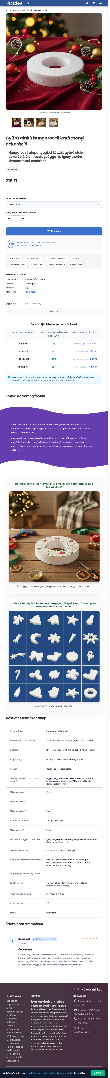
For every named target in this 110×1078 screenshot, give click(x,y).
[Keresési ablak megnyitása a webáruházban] (28, 3)
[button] (7, 10)
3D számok (57, 1039)
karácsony (15, 258)
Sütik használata (15, 1036)
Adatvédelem (13, 1032)
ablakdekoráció (17, 264)
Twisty (39, 1039)
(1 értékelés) (35, 303)
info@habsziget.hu (83, 1032)
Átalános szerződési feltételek (11, 1019)
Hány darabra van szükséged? (21, 212)
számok (51, 1036)
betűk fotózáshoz (51, 1009)
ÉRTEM (99, 1073)
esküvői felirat (57, 1029)
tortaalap (49, 1050)
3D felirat (62, 1013)
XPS (64, 1009)
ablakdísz (58, 1050)
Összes (54, 311)
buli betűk (56, 1033)
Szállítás (10, 1008)
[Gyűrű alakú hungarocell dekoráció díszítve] (41, 122)
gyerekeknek (37, 1026)
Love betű (47, 1039)
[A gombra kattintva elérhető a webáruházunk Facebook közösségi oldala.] (74, 988)
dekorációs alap (38, 1043)
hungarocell (76, 264)
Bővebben (12, 169)
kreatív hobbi (59, 1019)
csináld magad (49, 1012)
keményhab (40, 1001)
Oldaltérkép (12, 1060)
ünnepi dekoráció (57, 264)
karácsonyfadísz (33, 258)
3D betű (43, 1006)
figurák (75, 258)
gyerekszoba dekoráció (42, 1016)
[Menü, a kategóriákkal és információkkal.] (100, 3)
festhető (36, 1012)
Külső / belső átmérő (16, 198)
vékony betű (49, 1026)
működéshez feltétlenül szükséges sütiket (51, 1073)
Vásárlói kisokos (14, 1011)
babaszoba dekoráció (41, 1033)
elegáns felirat (43, 1029)
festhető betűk (57, 1005)
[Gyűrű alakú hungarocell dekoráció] (16, 122)
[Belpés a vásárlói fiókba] (87, 3)
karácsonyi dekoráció (57, 258)
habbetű (36, 1009)
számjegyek (41, 1036)
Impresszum (12, 1004)
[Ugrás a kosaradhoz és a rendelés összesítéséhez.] (94, 3)
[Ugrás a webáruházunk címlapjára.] (14, 3)
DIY (53, 1002)
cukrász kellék (37, 1050)
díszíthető (47, 1019)
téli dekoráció (37, 264)
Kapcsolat (11, 1000)
